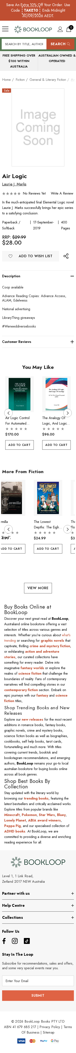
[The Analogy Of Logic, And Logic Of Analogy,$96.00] (56, 394)
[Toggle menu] (5, 29)
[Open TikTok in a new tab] (27, 941)
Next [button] (67, 413)
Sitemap (48, 1032)
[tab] (34, 457)
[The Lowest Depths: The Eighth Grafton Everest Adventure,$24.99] (48, 498)
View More (38, 588)
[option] (19, 413)
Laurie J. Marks (14, 184)
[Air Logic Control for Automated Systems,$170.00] (19, 394)
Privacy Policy (49, 1027)
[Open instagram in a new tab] (14, 941)
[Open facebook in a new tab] (3, 941)
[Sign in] (60, 29)
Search (58, 44)
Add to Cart (19, 445)
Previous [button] (8, 413)
